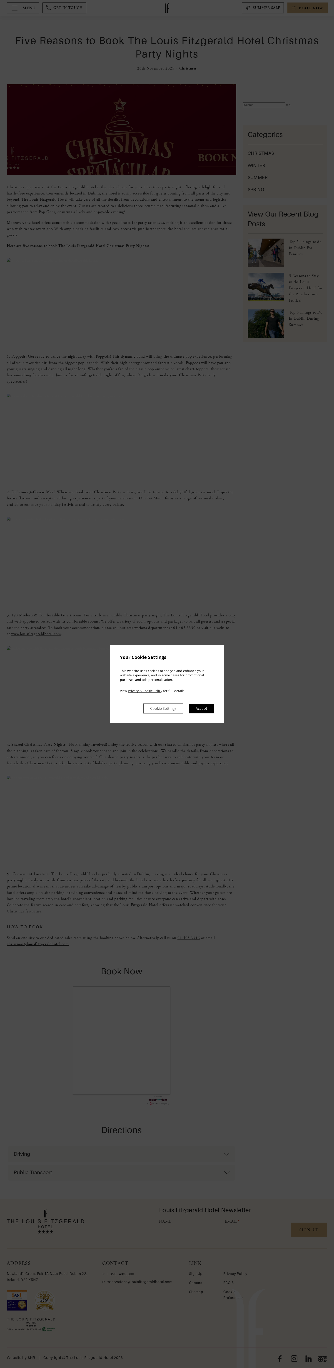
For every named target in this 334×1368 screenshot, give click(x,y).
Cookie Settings (163, 708)
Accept (201, 708)
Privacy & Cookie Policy (145, 691)
